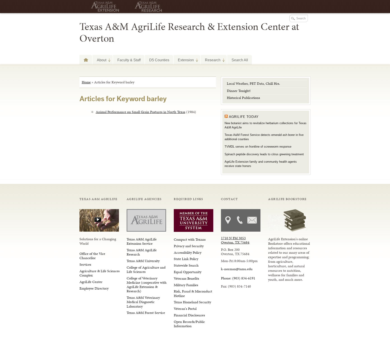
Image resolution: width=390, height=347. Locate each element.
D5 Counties (159, 60)
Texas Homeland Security (192, 302)
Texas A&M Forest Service (146, 312)
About (99, 60)
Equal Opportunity (187, 271)
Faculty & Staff (129, 60)
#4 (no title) (85, 60)
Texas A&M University (143, 260)
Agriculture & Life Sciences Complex (99, 273)
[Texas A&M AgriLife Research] (147, 6)
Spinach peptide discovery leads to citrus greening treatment (264, 154)
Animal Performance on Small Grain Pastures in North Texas (140, 111)
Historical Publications (243, 97)
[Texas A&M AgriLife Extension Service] (103, 6)
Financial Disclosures (189, 315)
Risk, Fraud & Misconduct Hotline (193, 293)
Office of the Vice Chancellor (92, 255)
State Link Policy (186, 258)
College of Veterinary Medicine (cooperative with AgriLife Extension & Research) (147, 285)
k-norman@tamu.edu (237, 269)
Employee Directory (94, 288)
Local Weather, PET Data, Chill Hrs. (253, 83)
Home (86, 82)
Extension (184, 60)
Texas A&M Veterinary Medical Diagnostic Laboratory (143, 302)
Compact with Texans (190, 239)
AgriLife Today (244, 117)
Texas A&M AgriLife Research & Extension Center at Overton (189, 32)
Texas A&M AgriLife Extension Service (142, 241)
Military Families (186, 285)
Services (85, 264)
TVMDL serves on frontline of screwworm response (258, 146)
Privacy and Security (189, 246)
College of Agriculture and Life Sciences (146, 269)
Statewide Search (186, 265)
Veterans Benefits (186, 278)
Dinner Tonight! (239, 90)
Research (211, 60)
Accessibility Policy (187, 252)
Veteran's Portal (185, 308)
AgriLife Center (90, 281)
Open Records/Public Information (189, 324)
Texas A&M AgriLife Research (142, 252)
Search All (240, 60)
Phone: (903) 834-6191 (238, 278)
